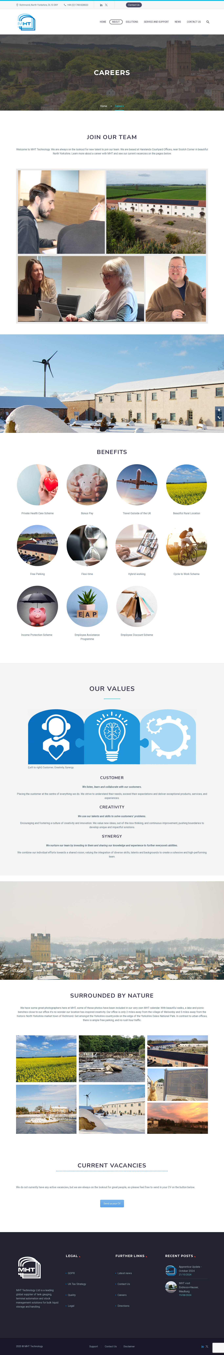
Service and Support (156, 22)
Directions (123, 1305)
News (178, 22)
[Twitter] (106, 5)
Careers (122, 1295)
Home (103, 22)
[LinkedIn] (101, 5)
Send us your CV (112, 1203)
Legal (71, 1305)
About (116, 22)
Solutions (132, 22)
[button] (219, 410)
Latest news (125, 1273)
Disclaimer (129, 1346)
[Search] (207, 22)
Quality (72, 1295)
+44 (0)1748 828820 (77, 5)
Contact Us (134, 5)
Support (93, 1346)
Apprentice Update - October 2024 (190, 1268)
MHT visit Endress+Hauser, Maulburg (188, 1287)
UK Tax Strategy (77, 1284)
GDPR (71, 1273)
